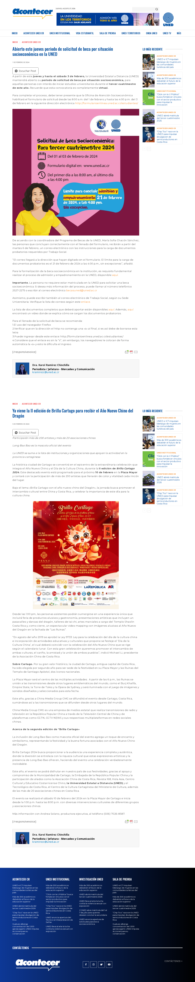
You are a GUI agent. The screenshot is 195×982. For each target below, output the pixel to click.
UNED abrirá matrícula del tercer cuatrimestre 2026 (168, 118)
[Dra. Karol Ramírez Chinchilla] (22, 369)
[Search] (156, 9)
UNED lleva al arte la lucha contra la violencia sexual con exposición (59, 928)
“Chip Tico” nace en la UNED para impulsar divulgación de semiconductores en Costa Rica (167, 136)
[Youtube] (109, 964)
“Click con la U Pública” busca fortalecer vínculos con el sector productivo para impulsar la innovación (169, 99)
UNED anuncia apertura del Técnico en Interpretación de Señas (59, 919)
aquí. (115, 275)
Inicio (15, 41)
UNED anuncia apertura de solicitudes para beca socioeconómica (91, 921)
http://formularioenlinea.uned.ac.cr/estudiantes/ (106, 103)
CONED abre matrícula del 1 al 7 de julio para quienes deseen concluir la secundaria (93, 912)
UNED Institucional (166, 91)
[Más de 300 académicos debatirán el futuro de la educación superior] (149, 79)
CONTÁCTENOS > (173, 961)
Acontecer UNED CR (31, 41)
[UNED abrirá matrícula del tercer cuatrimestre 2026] (149, 117)
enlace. (86, 301)
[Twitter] (101, 964)
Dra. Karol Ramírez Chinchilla (50, 365)
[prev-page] (144, 149)
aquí (111, 309)
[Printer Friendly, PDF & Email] (131, 352)
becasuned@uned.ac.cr (81, 290)
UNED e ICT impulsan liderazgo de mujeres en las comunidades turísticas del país (169, 63)
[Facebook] (86, 964)
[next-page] (149, 149)
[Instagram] (94, 964)
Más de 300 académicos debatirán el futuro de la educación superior (169, 81)
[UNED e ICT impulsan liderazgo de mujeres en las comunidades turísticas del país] (149, 62)
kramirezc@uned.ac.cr (45, 372)
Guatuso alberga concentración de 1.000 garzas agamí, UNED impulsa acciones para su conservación (25, 929)
